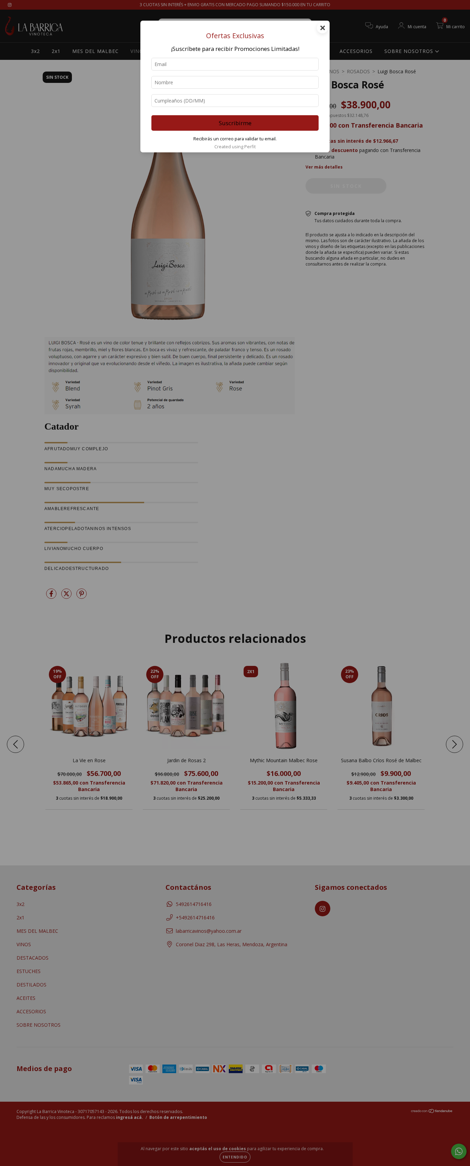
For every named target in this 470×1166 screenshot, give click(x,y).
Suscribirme (235, 123)
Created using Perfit (235, 146)
